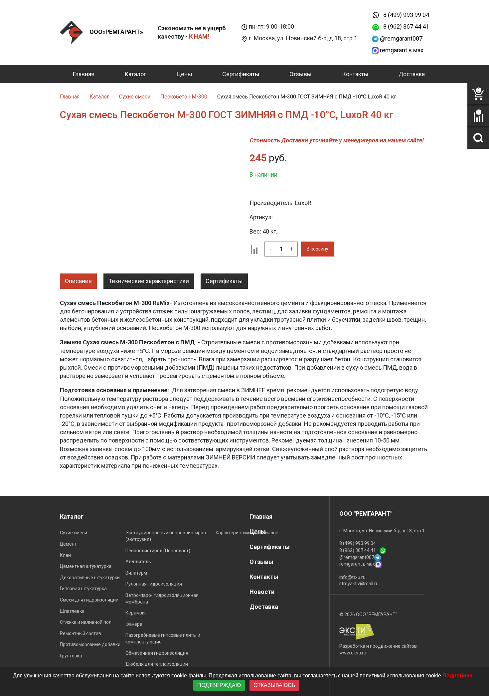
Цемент (68, 544)
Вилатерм (136, 573)
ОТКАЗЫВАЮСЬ (274, 685)
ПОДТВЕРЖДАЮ (219, 685)
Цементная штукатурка (85, 566)
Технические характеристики (148, 280)
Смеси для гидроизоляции (89, 600)
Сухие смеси (73, 532)
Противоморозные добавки (90, 644)
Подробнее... (459, 675)
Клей (65, 555)
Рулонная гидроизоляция (153, 584)
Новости (261, 591)
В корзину (317, 249)
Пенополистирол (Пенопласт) (157, 550)
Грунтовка (71, 655)
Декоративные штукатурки (90, 577)
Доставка (412, 74)
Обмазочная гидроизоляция (156, 653)
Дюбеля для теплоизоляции (156, 664)
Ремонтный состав (80, 633)
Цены (184, 74)
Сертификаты (240, 74)
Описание (78, 280)
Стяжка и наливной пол (85, 622)
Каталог (135, 74)
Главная (83, 74)
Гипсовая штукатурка (83, 588)
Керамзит (136, 612)
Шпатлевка (72, 611)
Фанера (133, 624)
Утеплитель (138, 561)
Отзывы (300, 74)
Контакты (355, 74)
